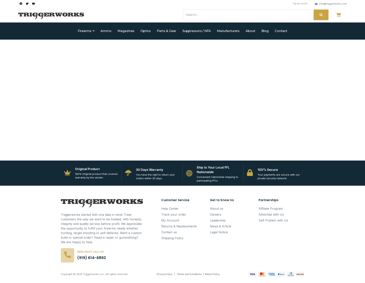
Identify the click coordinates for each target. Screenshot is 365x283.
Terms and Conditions (189, 274)
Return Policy (212, 274)
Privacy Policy (164, 274)
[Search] (321, 15)
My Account (300, 3)
